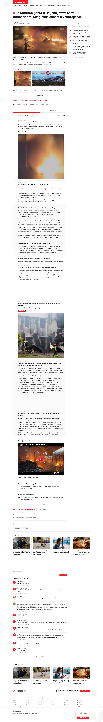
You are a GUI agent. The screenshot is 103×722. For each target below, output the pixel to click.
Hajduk (27, 702)
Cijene (65, 2)
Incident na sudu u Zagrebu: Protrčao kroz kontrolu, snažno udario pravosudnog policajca (81, 48)
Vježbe (53, 704)
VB (14, 634)
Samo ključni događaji (27, 115)
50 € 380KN (19, 620)
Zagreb (45, 5)
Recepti (53, 700)
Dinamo (27, 700)
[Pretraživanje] (89, 2)
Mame (40, 706)
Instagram (81, 702)
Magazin (41, 695)
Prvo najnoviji (25, 578)
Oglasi (60, 2)
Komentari (53, 110)
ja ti (17, 642)
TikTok (80, 704)
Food (40, 704)
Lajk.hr (53, 702)
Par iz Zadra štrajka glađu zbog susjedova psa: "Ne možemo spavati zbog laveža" (81, 42)
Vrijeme (66, 704)
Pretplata (33, 2)
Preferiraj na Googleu (84, 23)
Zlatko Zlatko (19, 588)
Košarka (27, 706)
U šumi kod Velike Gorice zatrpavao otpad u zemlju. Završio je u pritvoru (81, 37)
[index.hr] (20, 2)
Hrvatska (32, 5)
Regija (40, 5)
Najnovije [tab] (73, 26)
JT (14, 643)
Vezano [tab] (87, 26)
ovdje (46, 513)
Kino (65, 702)
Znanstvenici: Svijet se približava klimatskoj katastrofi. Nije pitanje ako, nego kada (80, 32)
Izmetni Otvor (19, 614)
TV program (66, 700)
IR (14, 582)
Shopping (41, 698)
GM (14, 628)
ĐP (14, 649)
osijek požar (25, 528)
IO (14, 615)
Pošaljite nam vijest (81, 706)
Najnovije (20, 5)
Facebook (81, 698)
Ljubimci (40, 702)
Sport (48, 2)
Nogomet (28, 698)
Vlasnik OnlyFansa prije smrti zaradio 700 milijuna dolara (80, 53)
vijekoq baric (19, 634)
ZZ (14, 589)
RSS (65, 706)
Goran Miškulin (19, 627)
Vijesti (43, 2)
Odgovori (53, 706)
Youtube (81, 700)
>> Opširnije (22, 131)
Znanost (59, 5)
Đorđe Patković (19, 648)
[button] (61, 29)
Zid (38, 2)
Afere (69, 5)
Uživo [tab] (26, 110)
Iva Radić (18, 581)
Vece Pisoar (19, 596)
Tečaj (65, 698)
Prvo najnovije (61, 115)
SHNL (27, 704)
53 (14, 621)
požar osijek (17, 528)
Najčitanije (25, 5)
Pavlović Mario (19, 602)
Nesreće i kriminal (52, 5)
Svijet (36, 5)
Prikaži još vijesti (79, 57)
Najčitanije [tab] (80, 26)
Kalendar (64, 5)
